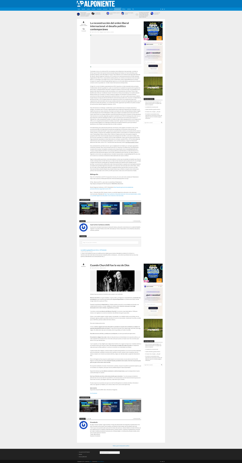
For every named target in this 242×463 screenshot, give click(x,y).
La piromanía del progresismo (157, 13)
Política (123, 9)
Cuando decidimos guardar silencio (115, 13)
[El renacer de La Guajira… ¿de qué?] (122, 13)
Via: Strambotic (93, 393)
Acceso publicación (83, 456)
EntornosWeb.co (100, 461)
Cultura (88, 9)
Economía (99, 9)
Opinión (83, 9)
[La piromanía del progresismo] (151, 13)
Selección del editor (85, 208)
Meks (90, 461)
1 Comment (83, 31)
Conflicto (129, 9)
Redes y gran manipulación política (121, 445)
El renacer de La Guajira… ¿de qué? (129, 13)
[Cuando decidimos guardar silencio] (107, 13)
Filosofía (111, 9)
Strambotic (83, 266)
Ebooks (80, 454)
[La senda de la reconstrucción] (93, 13)
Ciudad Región (84, 205)
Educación (105, 9)
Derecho (93, 9)
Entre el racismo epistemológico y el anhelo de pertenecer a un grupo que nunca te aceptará (85, 14)
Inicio (79, 9)
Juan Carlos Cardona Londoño (83, 25)
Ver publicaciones (136, 418)
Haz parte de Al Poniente (84, 452)
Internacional (117, 9)
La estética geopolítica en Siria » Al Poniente (93, 250)
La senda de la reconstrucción (98, 13)
